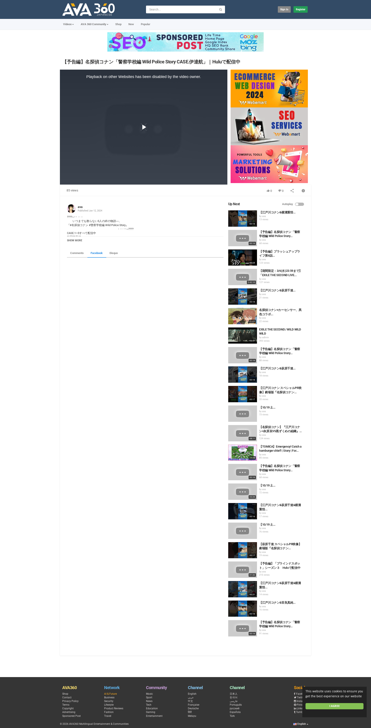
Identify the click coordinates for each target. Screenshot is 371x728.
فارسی (233, 701)
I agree (334, 706)
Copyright (68, 708)
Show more (74, 240)
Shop (118, 24)
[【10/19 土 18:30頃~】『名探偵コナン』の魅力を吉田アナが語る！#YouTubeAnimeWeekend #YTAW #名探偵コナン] (242, 413)
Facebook (97, 253)
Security (108, 701)
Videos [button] (67, 24)
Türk (232, 715)
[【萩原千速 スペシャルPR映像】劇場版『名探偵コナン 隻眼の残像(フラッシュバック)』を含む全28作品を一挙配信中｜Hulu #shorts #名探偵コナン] (242, 550)
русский (234, 708)
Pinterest (302, 704)
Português (236, 704)
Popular (145, 24)
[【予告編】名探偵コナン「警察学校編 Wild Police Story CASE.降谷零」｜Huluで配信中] (242, 628)
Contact (66, 697)
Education (152, 708)
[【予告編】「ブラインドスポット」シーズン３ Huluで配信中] (242, 569)
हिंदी (190, 712)
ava (80, 207)
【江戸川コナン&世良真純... (277, 602)
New (131, 24)
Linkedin (301, 708)
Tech (148, 704)
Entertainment (154, 715)
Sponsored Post (71, 715)
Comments (77, 253)
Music (149, 693)
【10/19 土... (267, 407)
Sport (149, 697)
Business (109, 697)
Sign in (284, 9)
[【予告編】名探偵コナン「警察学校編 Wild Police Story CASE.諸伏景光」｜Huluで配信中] (242, 238)
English (192, 693)
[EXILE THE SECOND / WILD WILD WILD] (242, 335)
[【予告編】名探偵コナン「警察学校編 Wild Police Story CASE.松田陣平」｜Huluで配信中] (242, 472)
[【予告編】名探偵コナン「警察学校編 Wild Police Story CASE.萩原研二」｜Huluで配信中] (242, 355)
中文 (190, 701)
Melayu (192, 715)
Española (235, 712)
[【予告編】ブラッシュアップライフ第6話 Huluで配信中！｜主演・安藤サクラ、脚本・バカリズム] (242, 257)
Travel (107, 715)
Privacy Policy (70, 701)
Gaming (150, 712)
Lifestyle (109, 704)
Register (300, 9)
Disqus (113, 253)
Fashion (109, 712)
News (149, 701)
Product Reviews (113, 708)
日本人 (233, 693)
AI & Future (110, 693)
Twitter (301, 697)
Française (193, 704)
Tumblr (300, 712)
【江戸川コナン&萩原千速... (277, 290)
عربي (191, 697)
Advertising (68, 712)
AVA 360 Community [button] (93, 24)
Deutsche (193, 708)
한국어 (233, 697)
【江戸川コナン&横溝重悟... (277, 212)
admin (265, 337)
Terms (65, 704)
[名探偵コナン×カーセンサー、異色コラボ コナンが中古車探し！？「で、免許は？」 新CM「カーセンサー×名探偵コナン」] (242, 316)
